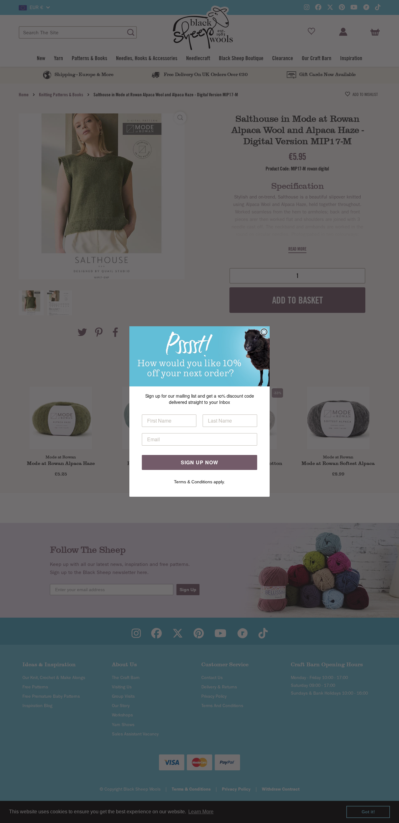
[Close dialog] (264, 332)
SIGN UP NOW (199, 462)
